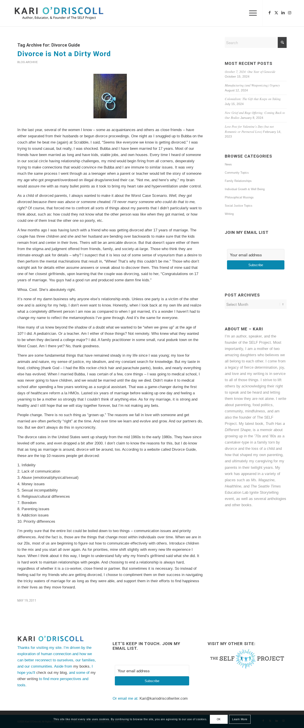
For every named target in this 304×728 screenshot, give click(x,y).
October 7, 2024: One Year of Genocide (250, 72)
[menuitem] (251, 13)
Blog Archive (27, 62)
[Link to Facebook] (269, 13)
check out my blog (51, 672)
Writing (229, 214)
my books (81, 666)
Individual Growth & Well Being (245, 189)
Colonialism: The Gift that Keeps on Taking (253, 99)
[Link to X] (276, 13)
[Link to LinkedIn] (283, 13)
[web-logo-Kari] (67, 13)
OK (219, 719)
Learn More (239, 719)
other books (241, 505)
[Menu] (251, 13)
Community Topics (237, 172)
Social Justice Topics (238, 205)
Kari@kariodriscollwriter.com (164, 698)
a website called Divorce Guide (170, 449)
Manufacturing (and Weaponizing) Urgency (252, 85)
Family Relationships (238, 181)
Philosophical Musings (239, 197)
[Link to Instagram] (289, 13)
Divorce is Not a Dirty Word (64, 53)
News (228, 164)
